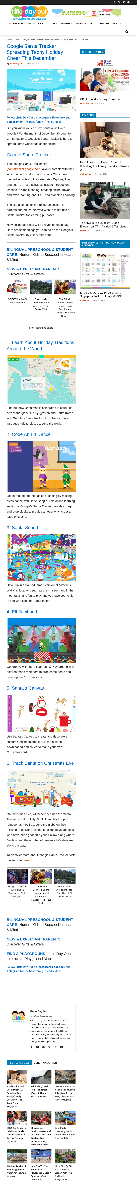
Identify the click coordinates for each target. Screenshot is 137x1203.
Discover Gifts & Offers (25, 274)
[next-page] (14, 1186)
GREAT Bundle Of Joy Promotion (100, 99)
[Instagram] (114, 2)
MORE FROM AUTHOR (45, 1062)
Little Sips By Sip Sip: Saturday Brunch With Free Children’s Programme (63, 1173)
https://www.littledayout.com (41, 1016)
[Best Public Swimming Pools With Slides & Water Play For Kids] (65, 1118)
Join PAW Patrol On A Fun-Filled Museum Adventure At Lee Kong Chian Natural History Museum (65, 1093)
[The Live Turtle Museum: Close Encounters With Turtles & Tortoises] (105, 200)
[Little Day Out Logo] (29, 13)
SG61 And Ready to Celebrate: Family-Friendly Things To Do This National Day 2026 (16, 1135)
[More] (63, 990)
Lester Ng (84, 230)
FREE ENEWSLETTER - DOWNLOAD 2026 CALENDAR (103, 244)
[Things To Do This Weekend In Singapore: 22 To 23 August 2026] (17, 876)
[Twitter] (119, 2)
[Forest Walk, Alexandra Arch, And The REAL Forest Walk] (41, 287)
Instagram (44, 117)
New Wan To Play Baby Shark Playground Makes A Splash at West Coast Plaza (41, 1173)
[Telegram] (56, 990)
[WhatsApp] (33, 990)
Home (9, 39)
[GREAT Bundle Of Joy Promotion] (17, 287)
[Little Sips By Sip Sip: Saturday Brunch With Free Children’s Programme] (65, 1156)
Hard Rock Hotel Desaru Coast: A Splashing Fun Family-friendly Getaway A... (104, 166)
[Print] (48, 990)
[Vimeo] (124, 2)
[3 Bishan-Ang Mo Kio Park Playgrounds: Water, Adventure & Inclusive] (17, 1156)
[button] (126, 31)
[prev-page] (9, 1186)
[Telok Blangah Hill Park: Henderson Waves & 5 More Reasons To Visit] (41, 1077)
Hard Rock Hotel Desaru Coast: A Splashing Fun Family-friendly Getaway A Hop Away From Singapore (15, 1096)
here (26, 860)
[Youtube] (128, 2)
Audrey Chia (85, 174)
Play (17, 39)
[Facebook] (110, 2)
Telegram (13, 121)
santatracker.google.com (24, 169)
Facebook (58, 117)
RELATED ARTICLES (19, 1062)
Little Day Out (16, 63)
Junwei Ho (84, 300)
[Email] (40, 990)
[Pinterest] (25, 990)
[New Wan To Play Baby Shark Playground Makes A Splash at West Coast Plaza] (41, 1156)
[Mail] (44, 1047)
